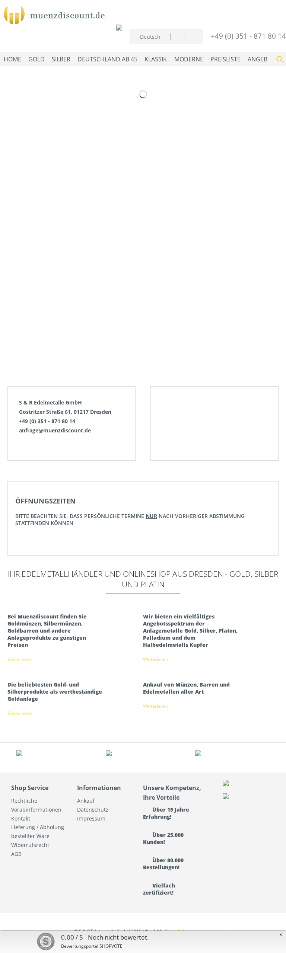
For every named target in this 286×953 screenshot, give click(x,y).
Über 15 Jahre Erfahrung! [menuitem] (166, 813)
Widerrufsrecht (30, 844)
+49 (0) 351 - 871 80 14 (248, 36)
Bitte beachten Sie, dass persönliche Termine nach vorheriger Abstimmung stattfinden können (130, 511)
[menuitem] (177, 36)
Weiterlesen (19, 659)
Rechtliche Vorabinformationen (36, 805)
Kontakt (20, 818)
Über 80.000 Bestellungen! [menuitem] (163, 864)
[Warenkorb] (191, 35)
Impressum (91, 818)
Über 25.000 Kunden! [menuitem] (163, 838)
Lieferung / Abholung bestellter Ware (37, 832)
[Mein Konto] (177, 36)
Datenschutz (92, 809)
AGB (16, 853)
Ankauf (86, 800)
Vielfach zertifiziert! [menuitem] (159, 889)
